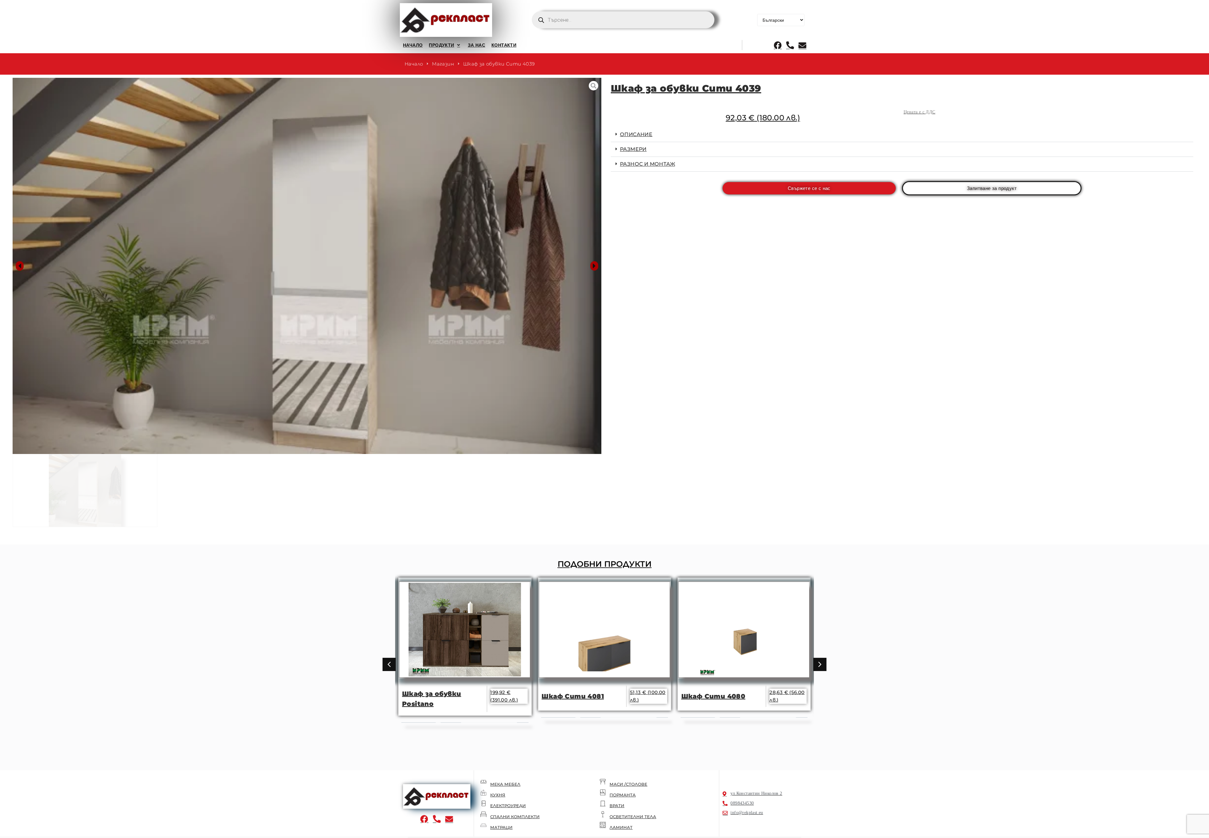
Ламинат (621, 827)
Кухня (497, 794)
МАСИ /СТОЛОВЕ (628, 784)
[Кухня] (483, 792)
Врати (617, 805)
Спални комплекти (515, 816)
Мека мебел (505, 784)
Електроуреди (508, 805)
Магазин (443, 64)
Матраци (501, 827)
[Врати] (603, 803)
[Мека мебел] (483, 782)
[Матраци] (483, 825)
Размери (633, 149)
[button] (445, 45)
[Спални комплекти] (483, 814)
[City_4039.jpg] (307, 266)
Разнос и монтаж (647, 164)
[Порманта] (603, 792)
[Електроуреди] (483, 803)
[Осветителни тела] (603, 814)
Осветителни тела (633, 816)
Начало (414, 64)
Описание (636, 134)
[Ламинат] (603, 825)
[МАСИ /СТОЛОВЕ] (603, 782)
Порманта (623, 794)
